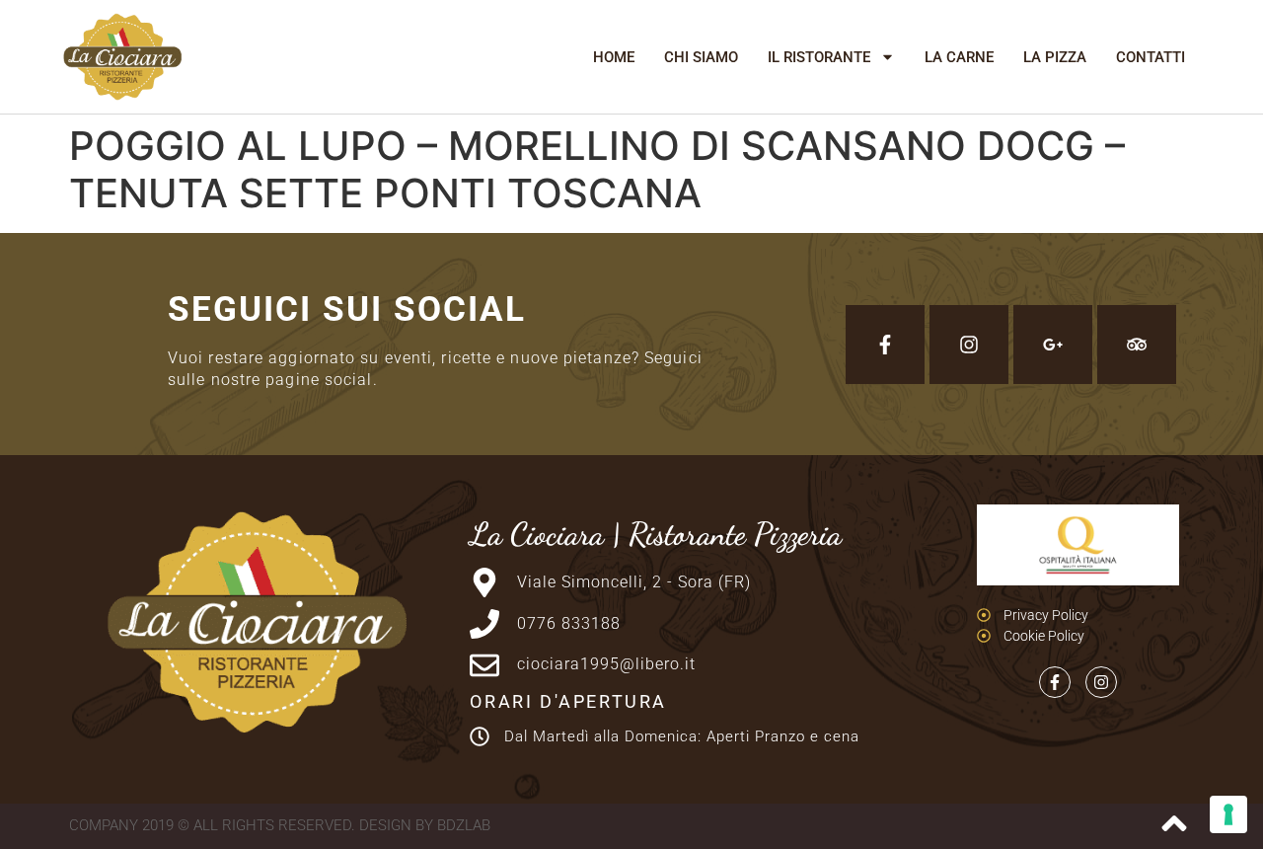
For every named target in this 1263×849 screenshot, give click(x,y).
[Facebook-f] (885, 344)
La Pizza (1054, 57)
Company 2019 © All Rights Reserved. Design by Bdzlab (279, 825)
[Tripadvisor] (1136, 344)
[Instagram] (968, 344)
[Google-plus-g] (1052, 344)
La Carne (959, 57)
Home (613, 57)
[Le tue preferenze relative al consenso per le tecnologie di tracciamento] (1228, 814)
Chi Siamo (701, 57)
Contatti (1150, 57)
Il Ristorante (819, 57)
